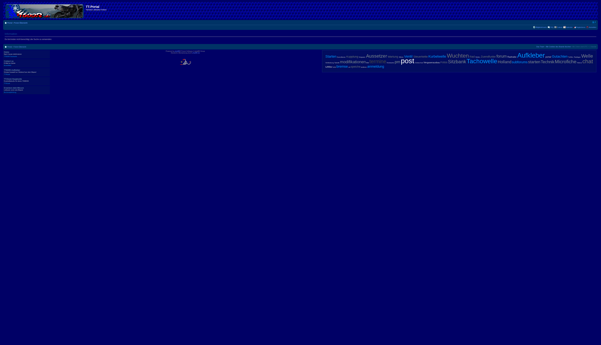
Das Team (540, 47)
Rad (472, 56)
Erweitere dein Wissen (14, 90)
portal (548, 57)
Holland (504, 61)
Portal (9, 23)
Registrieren (580, 27)
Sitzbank (457, 61)
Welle (587, 56)
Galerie (559, 27)
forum (501, 56)
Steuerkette (420, 56)
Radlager (577, 57)
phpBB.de (196, 53)
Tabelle (336, 63)
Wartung (393, 56)
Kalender (569, 27)
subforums (520, 62)
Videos (579, 63)
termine (377, 61)
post (407, 61)
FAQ (552, 27)
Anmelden (592, 27)
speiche (355, 66)
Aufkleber (531, 55)
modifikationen (353, 61)
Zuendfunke (488, 56)
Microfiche (565, 61)
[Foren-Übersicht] (45, 11)
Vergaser (362, 57)
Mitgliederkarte (541, 27)
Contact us (9, 63)
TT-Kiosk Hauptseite (16, 81)
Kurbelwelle (437, 56)
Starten (330, 56)
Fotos (443, 62)
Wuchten (458, 55)
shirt (334, 67)
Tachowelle (482, 61)
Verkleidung (329, 63)
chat (587, 61)
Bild (367, 63)
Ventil (408, 56)
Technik (547, 61)
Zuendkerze (341, 57)
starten (534, 61)
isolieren (364, 67)
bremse (342, 66)
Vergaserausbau (432, 62)
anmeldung (375, 66)
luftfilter (329, 67)
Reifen (477, 57)
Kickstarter (390, 63)
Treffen (570, 57)
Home (13, 54)
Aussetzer (376, 56)
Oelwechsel (419, 63)
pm (397, 61)
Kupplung (352, 56)
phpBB (177, 51)
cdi (349, 67)
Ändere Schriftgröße (594, 22)
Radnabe (511, 57)
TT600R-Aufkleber (20, 72)
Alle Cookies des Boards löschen (558, 47)
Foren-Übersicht (21, 23)
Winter (401, 57)
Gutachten (560, 56)
